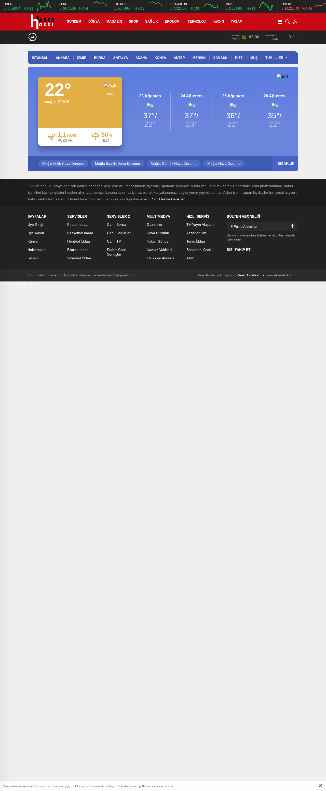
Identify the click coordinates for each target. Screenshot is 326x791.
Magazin (114, 21)
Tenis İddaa (195, 241)
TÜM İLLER (274, 58)
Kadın (218, 21)
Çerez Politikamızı (250, 275)
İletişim (33, 258)
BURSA (99, 58)
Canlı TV (114, 241)
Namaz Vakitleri (159, 250)
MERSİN (199, 58)
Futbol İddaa (77, 224)
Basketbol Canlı (199, 250)
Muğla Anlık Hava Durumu (63, 163)
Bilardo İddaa (78, 250)
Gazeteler (154, 224)
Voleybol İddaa (79, 258)
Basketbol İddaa (80, 233)
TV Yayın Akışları (160, 258)
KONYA (160, 58)
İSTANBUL (40, 58)
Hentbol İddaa (78, 241)
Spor (133, 21)
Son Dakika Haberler (168, 199)
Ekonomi (173, 21)
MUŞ (254, 58)
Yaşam (237, 21)
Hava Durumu (158, 233)
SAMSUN (220, 58)
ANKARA (63, 58)
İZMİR (81, 58)
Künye (33, 241)
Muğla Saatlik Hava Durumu (117, 163)
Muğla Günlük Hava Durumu (174, 163)
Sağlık (151, 21)
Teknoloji (197, 21)
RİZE (239, 58)
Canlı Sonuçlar (119, 233)
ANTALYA (120, 58)
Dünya (94, 21)
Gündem (74, 21)
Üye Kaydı (36, 233)
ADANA (141, 58)
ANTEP (179, 58)
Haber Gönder (158, 241)
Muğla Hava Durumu (224, 163)
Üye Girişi (35, 224)
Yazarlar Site (196, 233)
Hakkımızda (37, 250)
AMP (190, 258)
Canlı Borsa (116, 224)
